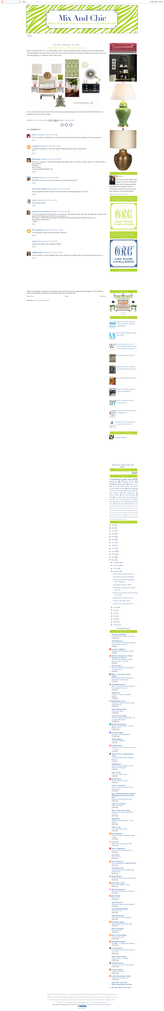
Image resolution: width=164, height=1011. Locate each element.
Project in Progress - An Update (120, 958)
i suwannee (115, 842)
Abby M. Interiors (117, 902)
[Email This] (49, 120)
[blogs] (82, 1006)
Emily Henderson (117, 641)
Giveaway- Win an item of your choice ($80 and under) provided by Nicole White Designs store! (126, 346)
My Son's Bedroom (129, 495)
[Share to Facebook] (55, 120)
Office (123, 506)
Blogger (127, 628)
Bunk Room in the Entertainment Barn (122, 799)
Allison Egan (36, 159)
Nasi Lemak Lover (118, 861)
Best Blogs (82, 1008)
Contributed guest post (120, 479)
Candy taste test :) (116, 857)
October (116, 568)
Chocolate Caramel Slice (118, 971)
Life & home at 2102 (118, 883)
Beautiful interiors (131, 506)
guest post (122, 519)
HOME (29, 36)
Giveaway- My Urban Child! (121, 601)
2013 (113, 554)
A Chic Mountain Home (118, 937)
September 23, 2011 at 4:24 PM (60, 211)
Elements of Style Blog (119, 634)
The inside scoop (119, 504)
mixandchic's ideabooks (120, 437)
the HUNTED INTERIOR (120, 909)
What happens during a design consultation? (123, 904)
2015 (113, 548)
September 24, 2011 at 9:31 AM (47, 241)
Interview (119, 514)
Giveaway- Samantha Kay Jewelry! (125, 378)
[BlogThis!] (51, 120)
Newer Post (30, 296)
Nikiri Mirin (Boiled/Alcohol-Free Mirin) (123, 651)
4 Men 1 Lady (116, 827)
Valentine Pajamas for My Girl (120, 780)
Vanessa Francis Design (119, 716)
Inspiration (129, 501)
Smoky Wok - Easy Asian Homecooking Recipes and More (122, 983)
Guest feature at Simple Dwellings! (123, 577)
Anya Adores (116, 855)
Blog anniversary (129, 493)
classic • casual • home (119, 785)
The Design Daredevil (118, 684)
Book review (134, 484)
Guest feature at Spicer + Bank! (122, 585)
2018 (113, 539)
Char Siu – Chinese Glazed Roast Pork (122, 850)
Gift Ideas (135, 503)
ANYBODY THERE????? (119, 741)
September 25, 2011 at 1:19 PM (52, 252)
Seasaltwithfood (117, 833)
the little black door (118, 963)
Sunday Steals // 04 (117, 911)
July (114, 610)
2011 (113, 560)
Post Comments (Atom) (42, 300)
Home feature (133, 512)
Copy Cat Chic (116, 772)
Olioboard (46, 50)
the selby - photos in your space (121, 987)
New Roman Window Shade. (119, 829)
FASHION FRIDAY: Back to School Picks (123, 636)
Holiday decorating (122, 512)
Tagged (134, 517)
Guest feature (118, 497)
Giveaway (113, 482)
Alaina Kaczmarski (118, 915)
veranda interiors (117, 948)
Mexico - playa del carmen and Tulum (122, 843)
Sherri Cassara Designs (119, 935)
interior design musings (119, 956)
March (115, 622)
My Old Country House (119, 724)
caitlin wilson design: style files (121, 976)
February (116, 625)
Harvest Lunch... (116, 897)
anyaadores (35, 146)
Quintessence (116, 693)
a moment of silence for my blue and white (123, 965)
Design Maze (116, 819)
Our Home (116, 486)
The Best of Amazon (117, 805)
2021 (113, 531)
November (116, 565)
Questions (129, 517)
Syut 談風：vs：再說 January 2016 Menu (123, 943)
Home (66, 296)
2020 (113, 534)
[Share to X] (53, 120)
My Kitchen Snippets (118, 922)
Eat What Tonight (117, 732)
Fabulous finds (119, 501)
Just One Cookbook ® (118, 649)
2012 (113, 557)
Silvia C (34, 135)
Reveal (111, 497)
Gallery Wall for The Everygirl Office (121, 917)
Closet (110, 510)
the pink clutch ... (117, 779)
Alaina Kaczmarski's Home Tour (120, 978)
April (115, 619)
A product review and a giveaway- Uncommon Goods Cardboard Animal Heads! (125, 324)
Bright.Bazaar (116, 764)
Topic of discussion (113, 519)
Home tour (111, 514)
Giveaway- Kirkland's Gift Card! (124, 355)
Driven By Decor (117, 666)
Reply (34, 140)
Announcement (126, 499)
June (115, 613)
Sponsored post (113, 499)
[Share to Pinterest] (57, 120)
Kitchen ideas (116, 465)
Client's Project (114, 495)
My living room (121, 517)
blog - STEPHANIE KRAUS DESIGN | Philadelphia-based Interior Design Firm (124, 795)
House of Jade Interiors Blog (121, 810)
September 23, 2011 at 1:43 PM (47, 200)
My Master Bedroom (130, 497)
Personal (129, 490)
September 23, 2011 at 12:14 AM (50, 146)
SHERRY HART (37, 252)
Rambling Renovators (119, 701)
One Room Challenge (116, 490)
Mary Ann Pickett (37, 230)
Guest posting (112, 512)
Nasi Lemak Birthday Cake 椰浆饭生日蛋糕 (124, 863)
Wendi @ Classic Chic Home (41, 211)
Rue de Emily (116, 896)
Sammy (34, 241)
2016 (113, 545)
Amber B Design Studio (119, 709)
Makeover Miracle (115, 506)
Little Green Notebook (119, 804)
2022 (113, 528)
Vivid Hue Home (117, 745)
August (115, 607)
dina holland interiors (118, 889)
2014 (113, 551)
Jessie (120, 176)
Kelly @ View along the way (41, 189)
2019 (113, 537)
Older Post (103, 296)
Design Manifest (117, 876)
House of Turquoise (118, 928)
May (115, 616)
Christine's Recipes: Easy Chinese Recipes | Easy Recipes (122, 656)
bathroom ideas (125, 465)
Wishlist (129, 504)
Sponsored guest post (117, 484)
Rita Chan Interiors (117, 930)
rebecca (34, 200)
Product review (128, 482)
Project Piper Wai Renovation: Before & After (124, 878)
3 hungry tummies (117, 969)
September (116, 571)
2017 (113, 542)
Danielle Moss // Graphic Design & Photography (93, 1004)
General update (132, 510)
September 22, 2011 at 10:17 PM (48, 135)
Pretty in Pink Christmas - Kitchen (121, 885)
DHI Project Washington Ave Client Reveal (123, 891)
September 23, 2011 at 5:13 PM (53, 230)
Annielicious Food (117, 868)
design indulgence (117, 739)
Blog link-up (123, 508)
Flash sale (125, 510)
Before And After (113, 508)
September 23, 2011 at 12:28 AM (51, 159)
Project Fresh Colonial (118, 711)
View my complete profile (119, 194)
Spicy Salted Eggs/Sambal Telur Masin (122, 924)
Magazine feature (127, 514)
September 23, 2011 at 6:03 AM (49, 177)
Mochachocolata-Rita (118, 941)
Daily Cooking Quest (118, 848)
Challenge (121, 488)
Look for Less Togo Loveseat (119, 774)
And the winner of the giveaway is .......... (125, 574)
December (116, 562)
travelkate (35, 177)
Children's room (132, 508)
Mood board (69, 120)
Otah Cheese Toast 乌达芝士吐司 (121, 734)
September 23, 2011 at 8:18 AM (60, 189)
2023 (113, 525)
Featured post (117, 510)
